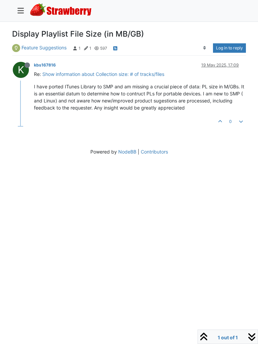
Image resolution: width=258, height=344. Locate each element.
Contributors (154, 152)
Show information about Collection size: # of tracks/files (103, 74)
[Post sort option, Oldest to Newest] (204, 48)
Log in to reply (229, 47)
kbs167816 (45, 65)
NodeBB (127, 152)
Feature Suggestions (44, 47)
